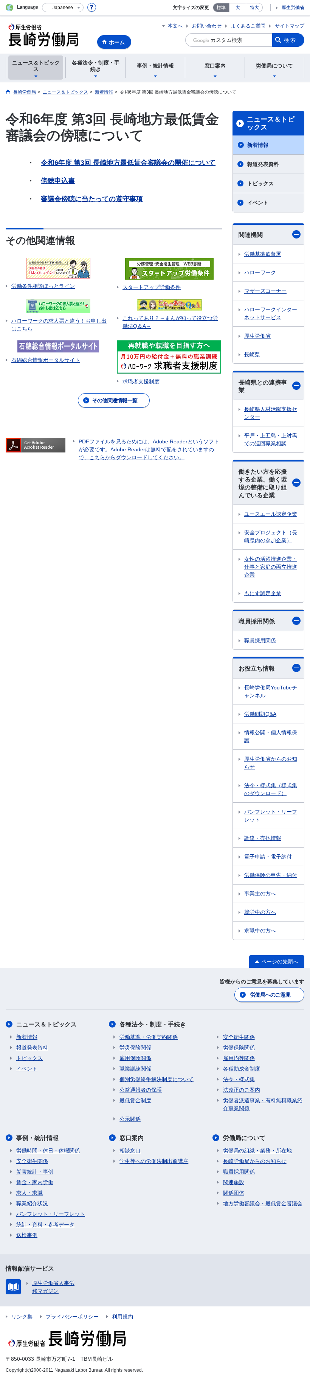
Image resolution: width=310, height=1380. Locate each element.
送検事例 (26, 1235)
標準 (221, 7)
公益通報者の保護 (140, 1090)
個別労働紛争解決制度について (156, 1079)
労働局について (244, 1138)
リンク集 (22, 1317)
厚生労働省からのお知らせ (270, 763)
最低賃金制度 (135, 1100)
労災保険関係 (135, 1048)
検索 (290, 40)
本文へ (175, 25)
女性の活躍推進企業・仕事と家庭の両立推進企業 (270, 567)
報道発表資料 (263, 164)
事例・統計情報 (37, 1138)
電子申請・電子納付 (268, 857)
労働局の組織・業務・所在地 (257, 1151)
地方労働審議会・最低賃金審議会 (262, 1203)
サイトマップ (289, 25)
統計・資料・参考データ (45, 1225)
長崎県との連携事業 (263, 386)
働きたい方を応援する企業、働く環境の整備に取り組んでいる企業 (263, 483)
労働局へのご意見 (270, 995)
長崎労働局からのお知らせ (255, 1161)
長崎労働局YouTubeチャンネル (270, 691)
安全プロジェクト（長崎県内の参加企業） (270, 536)
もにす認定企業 (262, 593)
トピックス (260, 183)
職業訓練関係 (135, 1069)
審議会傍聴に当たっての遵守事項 (92, 199)
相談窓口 (130, 1151)
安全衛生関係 (239, 1037)
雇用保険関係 (135, 1058)
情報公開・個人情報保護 (270, 736)
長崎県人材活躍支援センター (270, 413)
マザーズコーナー (265, 291)
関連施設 (233, 1182)
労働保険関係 (239, 1048)
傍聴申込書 (58, 181)
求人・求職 (29, 1193)
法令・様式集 (239, 1079)
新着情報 (257, 145)
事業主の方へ (260, 894)
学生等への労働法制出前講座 (153, 1161)
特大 (254, 7)
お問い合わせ (207, 25)
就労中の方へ (260, 912)
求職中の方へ (260, 931)
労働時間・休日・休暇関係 (48, 1151)
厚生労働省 (293, 7)
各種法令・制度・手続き (152, 1024)
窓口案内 (131, 1138)
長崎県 (252, 354)
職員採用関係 (257, 621)
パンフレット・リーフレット (270, 816)
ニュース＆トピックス (270, 123)
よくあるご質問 (248, 25)
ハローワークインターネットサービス (270, 313)
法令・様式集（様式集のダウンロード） (270, 789)
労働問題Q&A (260, 714)
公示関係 (130, 1119)
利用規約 (122, 1317)
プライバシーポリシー (72, 1317)
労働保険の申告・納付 (270, 875)
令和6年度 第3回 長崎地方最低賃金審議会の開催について (128, 162)
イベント (257, 203)
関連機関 (251, 235)
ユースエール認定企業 (270, 514)
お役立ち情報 (257, 668)
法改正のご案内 (241, 1090)
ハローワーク (260, 272)
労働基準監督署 (262, 254)
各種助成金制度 (241, 1069)
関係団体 (233, 1193)
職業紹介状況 (32, 1203)
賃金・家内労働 (34, 1182)
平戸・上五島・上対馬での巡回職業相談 (270, 439)
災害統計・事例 (34, 1172)
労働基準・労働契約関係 (148, 1037)
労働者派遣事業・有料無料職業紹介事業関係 (262, 1104)
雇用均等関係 (239, 1058)
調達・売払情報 (262, 838)
